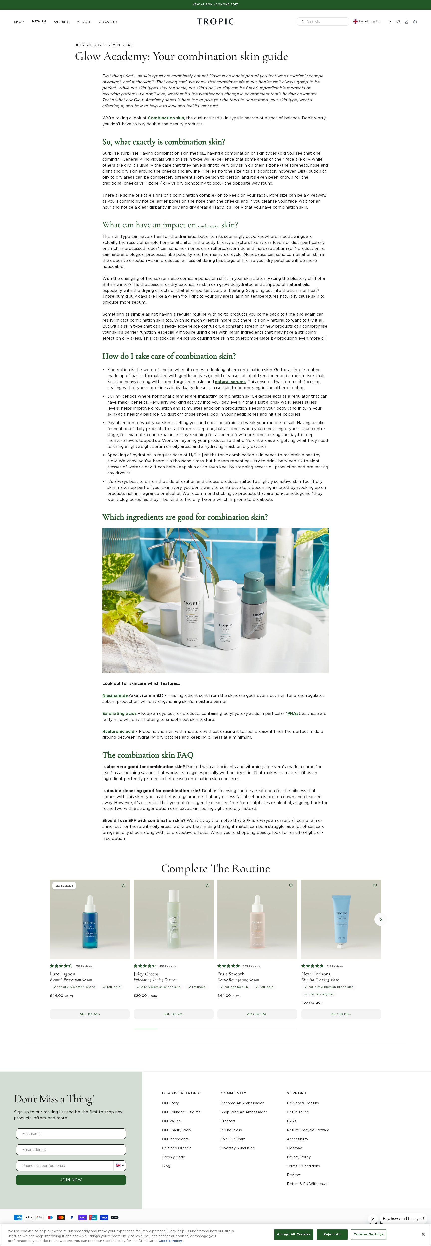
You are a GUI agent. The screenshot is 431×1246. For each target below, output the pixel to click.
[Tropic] (215, 21)
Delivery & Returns (303, 1103)
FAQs (291, 1121)
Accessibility (297, 1139)
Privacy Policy (299, 1157)
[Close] (423, 1234)
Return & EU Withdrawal (307, 1184)
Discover (108, 21)
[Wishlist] (398, 21)
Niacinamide (115, 696)
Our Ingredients (175, 1139)
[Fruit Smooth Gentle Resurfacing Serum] (257, 919)
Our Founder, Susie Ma (181, 1112)
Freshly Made (173, 1157)
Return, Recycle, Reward (308, 1130)
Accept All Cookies (293, 1234)
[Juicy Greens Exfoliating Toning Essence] (174, 919)
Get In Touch (298, 1112)
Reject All (332, 1234)
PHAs (292, 714)
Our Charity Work (177, 1130)
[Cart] (415, 22)
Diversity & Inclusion (238, 1148)
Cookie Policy (170, 1241)
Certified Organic (176, 1148)
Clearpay (294, 1148)
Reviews (294, 1175)
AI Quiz (84, 21)
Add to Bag (90, 1014)
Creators (228, 1121)
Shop (19, 21)
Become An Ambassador (242, 1103)
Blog (166, 1166)
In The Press (231, 1130)
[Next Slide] (381, 919)
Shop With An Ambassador (244, 1112)
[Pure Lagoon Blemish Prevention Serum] (90, 919)
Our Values (171, 1121)
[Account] (406, 22)
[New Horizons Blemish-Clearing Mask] (341, 919)
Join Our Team (233, 1139)
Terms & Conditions (303, 1166)
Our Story (170, 1103)
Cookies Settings (369, 1234)
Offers (61, 21)
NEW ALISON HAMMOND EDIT (215, 4)
